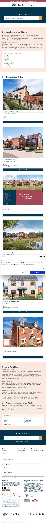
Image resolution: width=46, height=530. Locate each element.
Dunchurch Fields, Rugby (8, 252)
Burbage (5, 418)
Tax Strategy (6, 470)
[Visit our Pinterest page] (43, 514)
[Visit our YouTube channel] (40, 514)
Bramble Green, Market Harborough (11, 301)
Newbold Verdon (27, 421)
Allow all (37, 272)
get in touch (39, 408)
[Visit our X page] (31, 514)
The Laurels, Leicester (8, 207)
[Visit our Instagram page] (36, 514)
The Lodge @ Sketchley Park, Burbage (11, 111)
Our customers (34, 448)
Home (2, 25)
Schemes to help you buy (21, 450)
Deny (23, 272)
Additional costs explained (22, 448)
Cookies (5, 467)
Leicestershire (19, 25)
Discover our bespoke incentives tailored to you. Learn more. (23, 1)
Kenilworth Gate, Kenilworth (9, 349)
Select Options (5, 452)
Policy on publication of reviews (10, 475)
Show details (39, 268)
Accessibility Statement (8, 464)
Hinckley (5, 421)
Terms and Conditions (8, 472)
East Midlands (13, 25)
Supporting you (20, 452)
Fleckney (5, 420)
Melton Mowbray (27, 420)
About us (4, 453)
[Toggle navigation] (2, 9)
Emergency (33, 452)
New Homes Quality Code (8, 459)
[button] (6, 94)
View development (23, 121)
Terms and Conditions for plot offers (10, 477)
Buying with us (5, 450)
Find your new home (6, 448)
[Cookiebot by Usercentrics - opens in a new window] (39, 256)
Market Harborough (28, 418)
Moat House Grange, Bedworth (9, 159)
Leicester (6, 422)
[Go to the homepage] (23, 4)
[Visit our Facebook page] (28, 514)
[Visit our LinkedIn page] (33, 514)
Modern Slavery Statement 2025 (37, 450)
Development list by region (22, 441)
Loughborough (7, 424)
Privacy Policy (6, 462)
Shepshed (26, 422)
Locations (7, 25)
